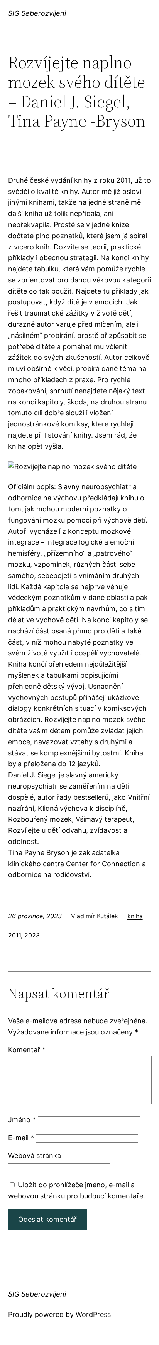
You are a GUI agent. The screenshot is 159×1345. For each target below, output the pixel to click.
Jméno (22, 1120)
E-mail (21, 1138)
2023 (32, 935)
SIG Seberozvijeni (37, 13)
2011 (14, 935)
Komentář (27, 1050)
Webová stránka (34, 1155)
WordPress (93, 1314)
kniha (135, 916)
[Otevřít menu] (146, 13)
